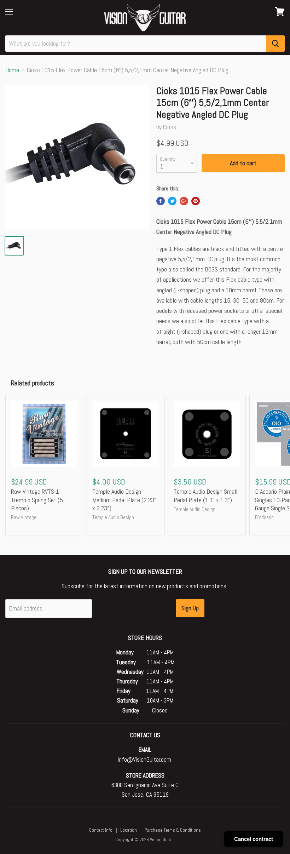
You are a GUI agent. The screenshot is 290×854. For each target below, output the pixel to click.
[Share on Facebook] (160, 201)
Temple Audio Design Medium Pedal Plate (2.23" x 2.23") (124, 499)
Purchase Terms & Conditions (173, 830)
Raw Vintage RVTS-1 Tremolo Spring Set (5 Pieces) (37, 499)
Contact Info (100, 830)
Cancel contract (253, 839)
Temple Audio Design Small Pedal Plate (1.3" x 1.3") (205, 495)
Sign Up (190, 608)
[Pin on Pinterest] (195, 201)
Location (128, 830)
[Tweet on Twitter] (172, 201)
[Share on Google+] (184, 201)
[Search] (275, 43)
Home (12, 70)
